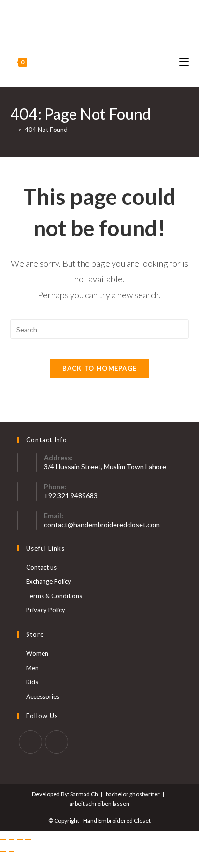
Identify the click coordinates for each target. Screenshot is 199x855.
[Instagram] (103, 23)
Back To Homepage (99, 368)
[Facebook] (94, 23)
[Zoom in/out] (3, 840)
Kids (32, 682)
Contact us (41, 567)
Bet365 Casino (100, 13)
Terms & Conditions (54, 596)
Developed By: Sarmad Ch (65, 793)
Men (32, 668)
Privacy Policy (45, 610)
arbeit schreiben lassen (99, 803)
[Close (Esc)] (28, 840)
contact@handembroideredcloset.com (102, 525)
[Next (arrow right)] (11, 852)
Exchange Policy (48, 581)
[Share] (19, 840)
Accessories (42, 696)
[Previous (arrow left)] (3, 852)
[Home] (12, 129)
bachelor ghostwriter (133, 793)
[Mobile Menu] (184, 62)
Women (37, 653)
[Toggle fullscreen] (11, 840)
